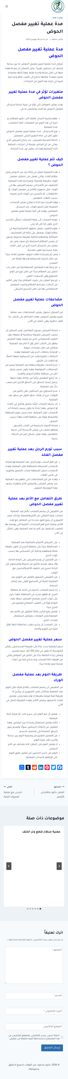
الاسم (58, 995)
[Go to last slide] (59, 866)
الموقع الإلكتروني (52, 1026)
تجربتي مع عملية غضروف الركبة (13, 792)
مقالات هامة (58, 18)
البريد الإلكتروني (52, 1011)
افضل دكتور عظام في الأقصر (52, 792)
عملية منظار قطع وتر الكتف (41, 832)
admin (54, 40)
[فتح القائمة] (7, 6)
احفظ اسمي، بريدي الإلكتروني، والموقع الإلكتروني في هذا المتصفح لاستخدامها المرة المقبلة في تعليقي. (33, 1037)
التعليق (57, 950)
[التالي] (8, 866)
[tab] (40, 909)
